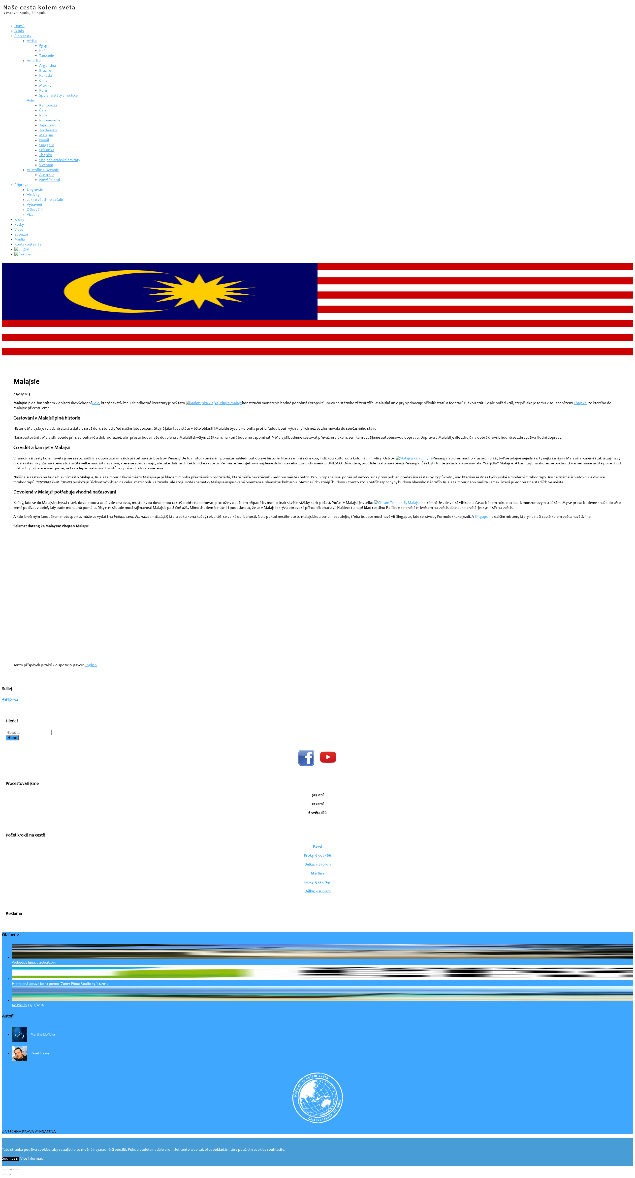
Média (19, 240)
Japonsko (47, 125)
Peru (43, 91)
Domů (19, 26)
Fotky (19, 225)
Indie (43, 115)
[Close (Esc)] (4, 1169)
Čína (42, 110)
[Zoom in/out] (18, 1169)
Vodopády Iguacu (25, 963)
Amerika (34, 61)
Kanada (45, 76)
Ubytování (35, 190)
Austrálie (46, 175)
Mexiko (45, 86)
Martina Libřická (43, 1035)
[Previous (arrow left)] (4, 1174)
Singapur (46, 145)
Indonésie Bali (50, 120)
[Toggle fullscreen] (13, 1169)
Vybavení (34, 205)
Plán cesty (22, 36)
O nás (19, 31)
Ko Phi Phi (19, 1005)
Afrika (32, 41)
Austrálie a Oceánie (43, 170)
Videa (19, 230)
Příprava (21, 185)
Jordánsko (48, 130)
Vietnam (46, 165)
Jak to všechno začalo (45, 200)
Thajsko (45, 155)
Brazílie (45, 71)
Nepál (44, 140)
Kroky (19, 220)
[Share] (9, 1169)
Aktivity (33, 195)
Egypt (44, 46)
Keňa (43, 51)
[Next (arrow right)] (9, 1174)
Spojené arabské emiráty (59, 160)
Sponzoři (21, 235)
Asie (30, 101)
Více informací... (33, 1159)
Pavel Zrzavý (40, 1053)
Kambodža (48, 105)
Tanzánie (46, 56)
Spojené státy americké (58, 96)
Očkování (34, 210)
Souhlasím (10, 1159)
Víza (30, 215)
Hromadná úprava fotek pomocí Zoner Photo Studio (51, 984)
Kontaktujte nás (27, 244)
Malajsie (46, 135)
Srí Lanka (46, 150)
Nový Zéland (49, 180)
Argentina (47, 66)
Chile (43, 81)
